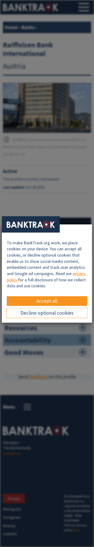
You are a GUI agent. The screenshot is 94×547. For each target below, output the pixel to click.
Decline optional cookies (47, 313)
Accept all (47, 301)
